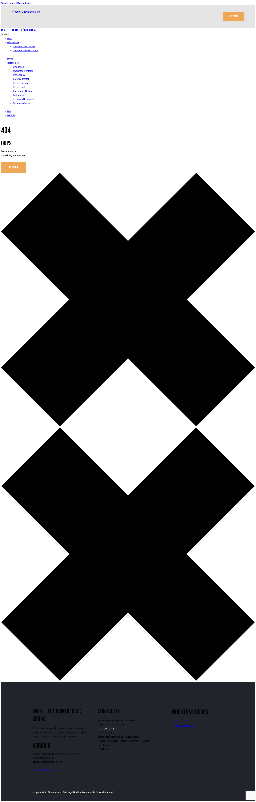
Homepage (13, 167)
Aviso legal (68, 792)
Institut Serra (55, 792)
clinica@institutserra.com (45, 770)
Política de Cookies (83, 792)
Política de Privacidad (103, 792)
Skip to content (9, 3)
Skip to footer (24, 3)
